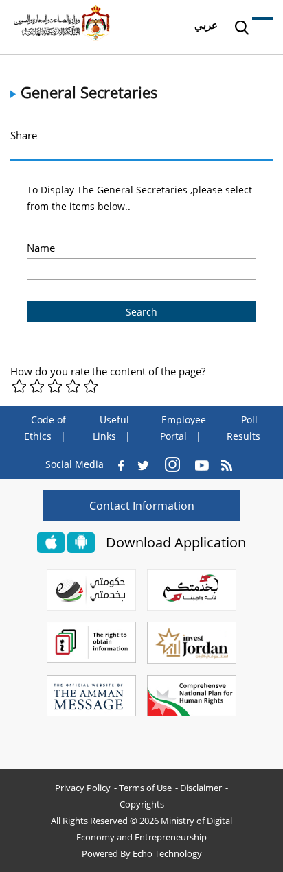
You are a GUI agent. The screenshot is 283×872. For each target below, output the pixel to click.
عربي (206, 25)
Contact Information (141, 505)
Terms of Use (145, 787)
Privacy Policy (83, 787)
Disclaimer (201, 787)
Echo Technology (167, 853)
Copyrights (142, 804)
